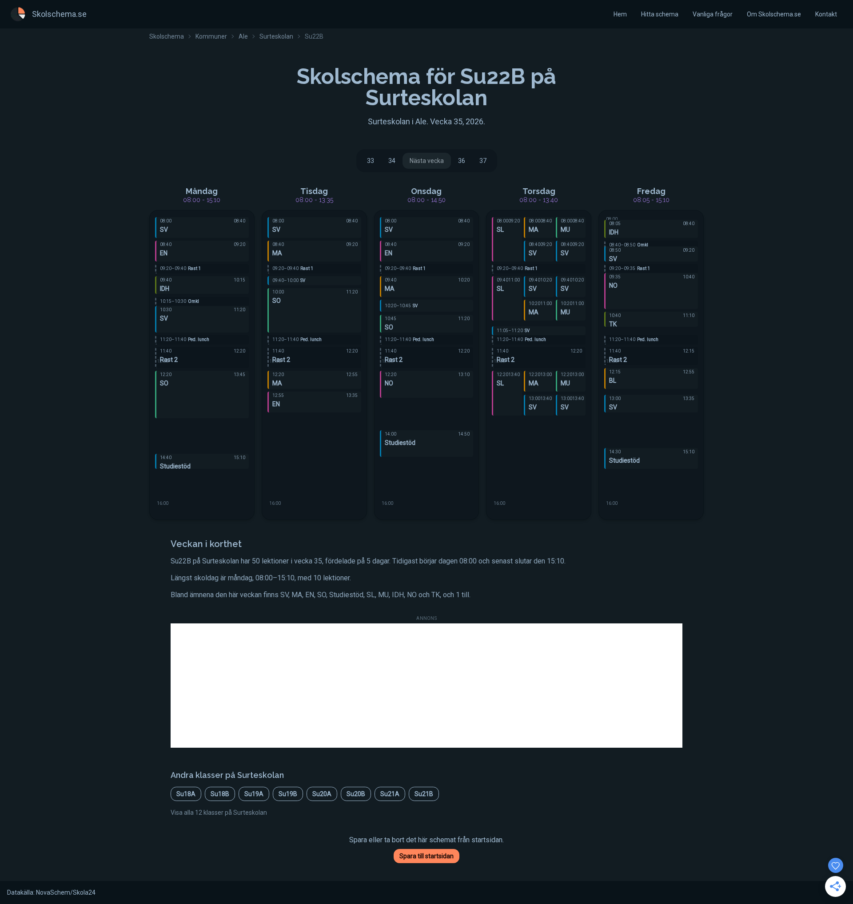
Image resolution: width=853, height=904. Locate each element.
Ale (243, 36)
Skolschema (166, 36)
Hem (620, 14)
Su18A (185, 793)
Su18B (220, 793)
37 (482, 160)
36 (461, 160)
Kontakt (826, 14)
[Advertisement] (426, 685)
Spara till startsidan (426, 856)
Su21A (389, 793)
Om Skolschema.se (774, 14)
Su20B (356, 793)
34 (391, 160)
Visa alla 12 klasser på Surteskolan (219, 812)
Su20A (321, 793)
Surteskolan (276, 36)
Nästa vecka (427, 160)
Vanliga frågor (713, 14)
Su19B (288, 793)
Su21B (424, 793)
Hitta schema (659, 14)
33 (370, 160)
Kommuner (211, 36)
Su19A (253, 793)
